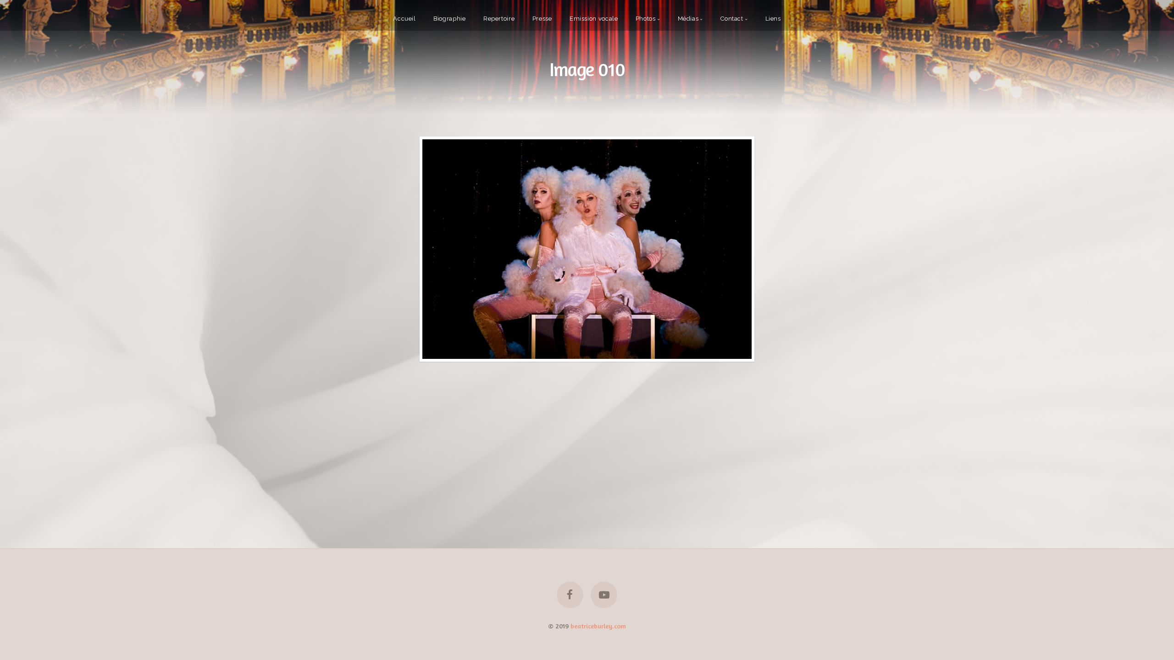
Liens (773, 18)
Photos (646, 18)
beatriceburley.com (598, 626)
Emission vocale (594, 18)
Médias (688, 18)
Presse (542, 18)
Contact (731, 18)
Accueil (404, 18)
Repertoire (499, 18)
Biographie (449, 18)
